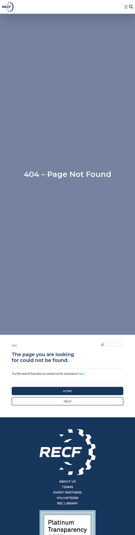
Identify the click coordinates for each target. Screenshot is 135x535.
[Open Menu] (125, 6)
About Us (67, 481)
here (81, 373)
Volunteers (67, 498)
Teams (67, 487)
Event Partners (67, 492)
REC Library (67, 503)
